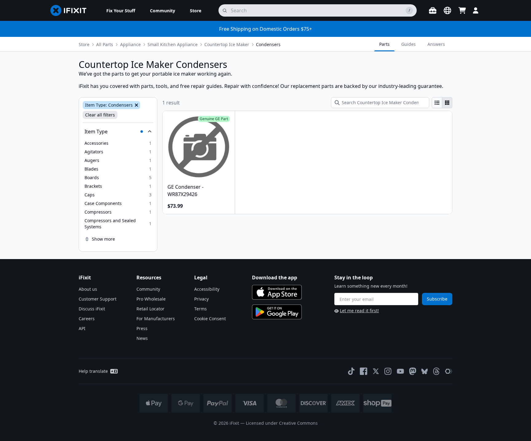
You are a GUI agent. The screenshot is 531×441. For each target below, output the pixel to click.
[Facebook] (363, 371)
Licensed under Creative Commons (282, 423)
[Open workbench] (433, 10)
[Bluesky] (424, 371)
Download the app (274, 277)
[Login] (476, 10)
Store (84, 44)
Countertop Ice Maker (226, 44)
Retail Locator (150, 309)
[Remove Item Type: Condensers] (136, 105)
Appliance (130, 44)
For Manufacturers (155, 318)
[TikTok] (351, 371)
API (82, 328)
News (142, 338)
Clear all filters (100, 115)
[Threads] (436, 371)
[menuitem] (121, 10)
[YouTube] (400, 371)
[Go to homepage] (71, 10)
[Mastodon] (412, 371)
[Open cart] (462, 10)
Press (142, 328)
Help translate (93, 371)
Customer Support (97, 299)
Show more (103, 239)
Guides (408, 44)
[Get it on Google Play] (277, 312)
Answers (436, 44)
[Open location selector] (447, 10)
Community (148, 289)
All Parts (104, 44)
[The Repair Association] (448, 371)
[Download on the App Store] (277, 292)
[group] (442, 102)
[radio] (437, 102)
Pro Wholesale (151, 299)
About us (88, 289)
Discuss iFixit (92, 309)
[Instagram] (388, 371)
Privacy (201, 299)
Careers (87, 318)
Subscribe (437, 299)
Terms (200, 309)
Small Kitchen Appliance (173, 44)
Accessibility (206, 289)
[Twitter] (376, 371)
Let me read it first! (359, 310)
